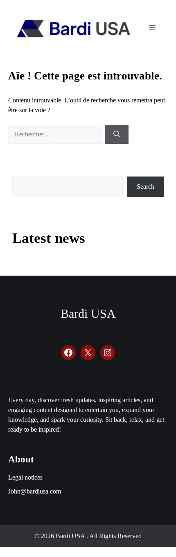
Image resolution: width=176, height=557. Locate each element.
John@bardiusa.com (34, 491)
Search (145, 186)
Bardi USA (88, 313)
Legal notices (25, 477)
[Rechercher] (117, 134)
